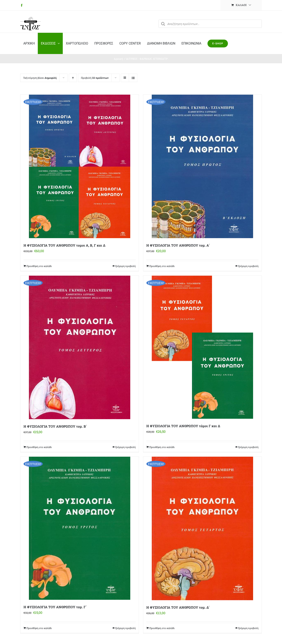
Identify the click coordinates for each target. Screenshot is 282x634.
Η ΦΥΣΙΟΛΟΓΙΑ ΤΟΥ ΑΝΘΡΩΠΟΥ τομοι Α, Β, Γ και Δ (64, 245)
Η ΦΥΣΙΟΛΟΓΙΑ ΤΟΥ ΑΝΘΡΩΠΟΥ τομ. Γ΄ (55, 607)
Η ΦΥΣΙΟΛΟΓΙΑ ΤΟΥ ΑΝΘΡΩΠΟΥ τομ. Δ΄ (178, 607)
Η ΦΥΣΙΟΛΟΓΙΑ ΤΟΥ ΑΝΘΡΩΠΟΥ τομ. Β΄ (55, 426)
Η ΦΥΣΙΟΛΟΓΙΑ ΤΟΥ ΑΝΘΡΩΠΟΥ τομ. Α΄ (178, 245)
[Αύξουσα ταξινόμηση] (73, 78)
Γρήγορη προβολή (125, 266)
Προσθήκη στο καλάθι (39, 266)
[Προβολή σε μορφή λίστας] (133, 78)
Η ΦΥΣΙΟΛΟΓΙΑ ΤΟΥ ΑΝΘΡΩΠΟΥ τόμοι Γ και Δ (183, 426)
